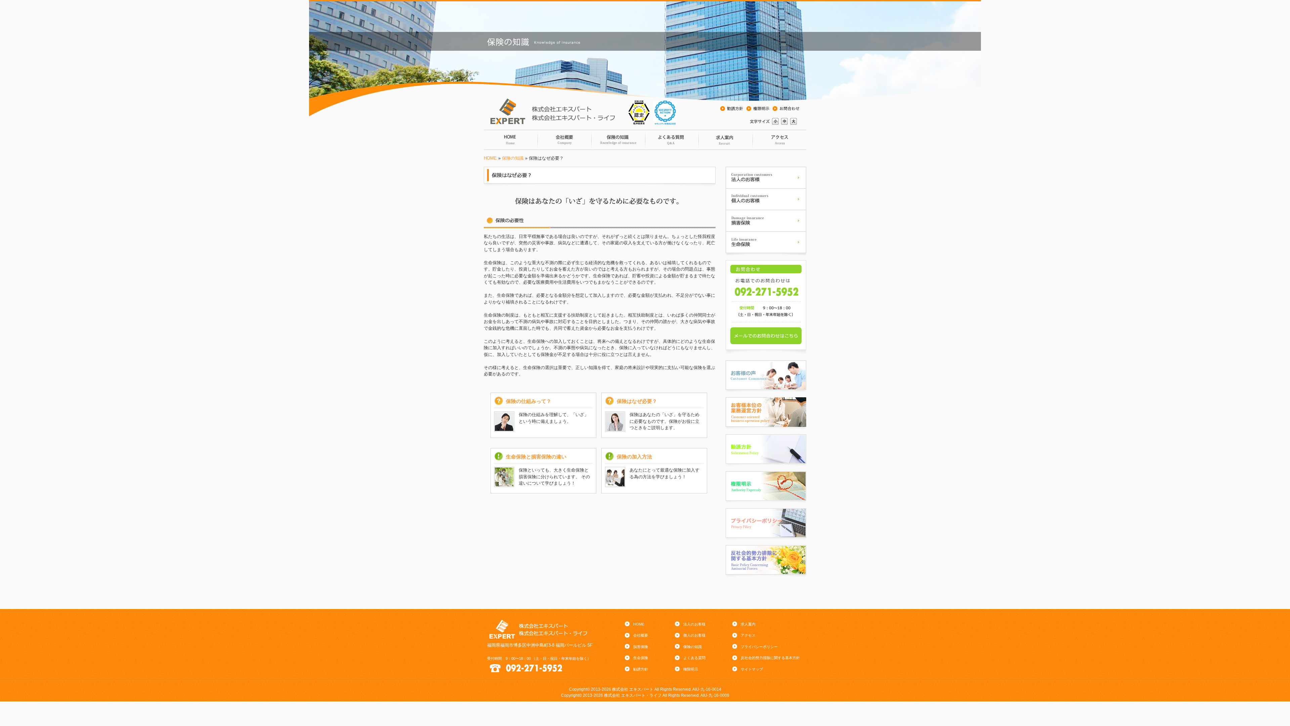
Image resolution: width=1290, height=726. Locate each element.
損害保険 (640, 647)
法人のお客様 (694, 624)
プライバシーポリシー (759, 647)
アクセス (779, 140)
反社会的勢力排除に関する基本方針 (770, 658)
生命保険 (640, 658)
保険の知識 (618, 140)
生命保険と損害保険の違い (536, 456)
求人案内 (725, 140)
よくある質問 (672, 140)
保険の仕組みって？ (528, 401)
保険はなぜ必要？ (637, 401)
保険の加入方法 (634, 456)
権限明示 (690, 669)
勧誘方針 (640, 669)
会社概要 (564, 140)
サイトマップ (752, 669)
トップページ (511, 140)
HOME (490, 158)
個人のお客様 (694, 635)
